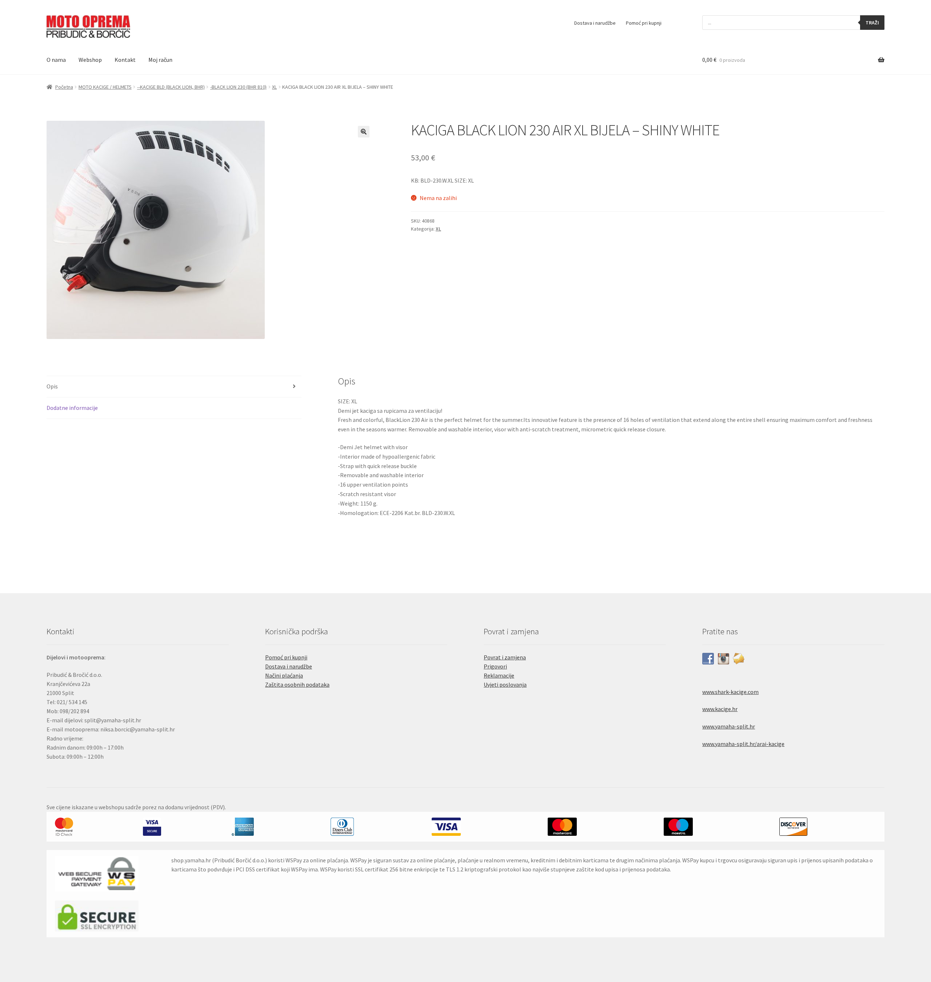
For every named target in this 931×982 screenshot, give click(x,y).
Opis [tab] (52, 386)
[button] (363, 131)
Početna (64, 87)
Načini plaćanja (284, 675)
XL (274, 87)
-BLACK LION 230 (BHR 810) (238, 87)
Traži (872, 22)
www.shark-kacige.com (730, 691)
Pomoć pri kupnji (644, 23)
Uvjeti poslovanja (505, 684)
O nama (56, 59)
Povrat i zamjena (505, 657)
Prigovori (495, 666)
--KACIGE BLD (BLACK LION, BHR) (171, 87)
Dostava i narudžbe (595, 23)
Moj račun (160, 59)
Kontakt (125, 59)
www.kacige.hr (720, 708)
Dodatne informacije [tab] (72, 407)
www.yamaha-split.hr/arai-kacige (743, 743)
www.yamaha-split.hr (728, 726)
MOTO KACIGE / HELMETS (105, 87)
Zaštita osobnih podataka (297, 684)
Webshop (90, 59)
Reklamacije (499, 675)
